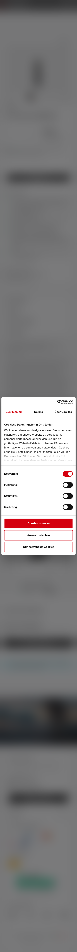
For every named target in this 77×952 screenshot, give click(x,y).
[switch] (68, 485)
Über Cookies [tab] (63, 411)
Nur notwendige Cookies (38, 546)
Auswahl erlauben (38, 535)
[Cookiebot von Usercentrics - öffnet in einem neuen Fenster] (57, 402)
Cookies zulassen (39, 523)
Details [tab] (38, 411)
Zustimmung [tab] (14, 411)
